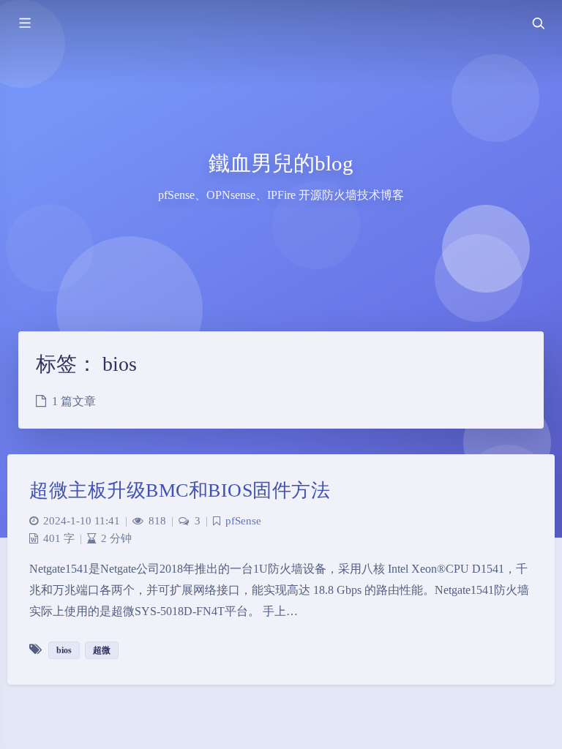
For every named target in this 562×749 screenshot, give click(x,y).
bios (64, 650)
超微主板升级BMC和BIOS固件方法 (179, 490)
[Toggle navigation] (538, 23)
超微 (101, 650)
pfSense (243, 521)
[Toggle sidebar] (24, 23)
